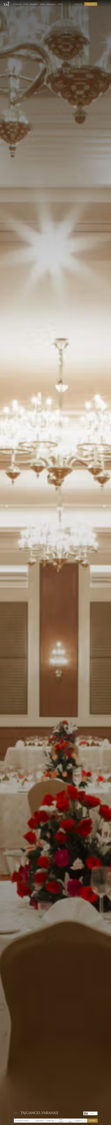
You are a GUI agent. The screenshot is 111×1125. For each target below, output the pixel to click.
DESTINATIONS (17, 4)
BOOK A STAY (91, 4)
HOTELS (25, 4)
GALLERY (92, 1113)
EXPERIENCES (34, 4)
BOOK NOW (92, 1120)
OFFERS (42, 4)
